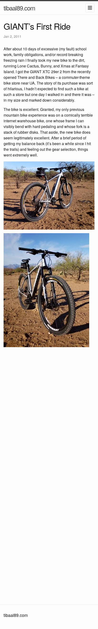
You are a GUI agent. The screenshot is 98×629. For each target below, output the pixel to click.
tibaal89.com (19, 7)
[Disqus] (49, 413)
